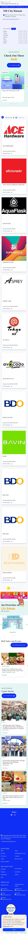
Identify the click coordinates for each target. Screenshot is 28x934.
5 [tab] (16, 103)
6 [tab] (17, 103)
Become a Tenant (18, 858)
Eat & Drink (17, 871)
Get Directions (9, 23)
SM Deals (3, 853)
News (2, 877)
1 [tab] (10, 103)
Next (26, 624)
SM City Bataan (4, 6)
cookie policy (6, 926)
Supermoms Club (4, 884)
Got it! (14, 929)
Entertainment (4, 874)
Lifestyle (17, 874)
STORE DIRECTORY (20, 6)
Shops (16, 850)
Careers (2, 858)
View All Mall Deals (13, 65)
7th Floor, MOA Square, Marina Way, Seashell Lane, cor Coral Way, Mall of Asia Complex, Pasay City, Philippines (13, 837)
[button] (8, 4)
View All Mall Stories (8, 695)
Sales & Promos (18, 868)
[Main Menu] (17, 4)
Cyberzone (17, 856)
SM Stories (3, 869)
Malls (2, 850)
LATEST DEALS (12, 6)
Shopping (3, 871)
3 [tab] (13, 103)
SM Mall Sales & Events (20, 853)
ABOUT (26, 6)
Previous (1, 624)
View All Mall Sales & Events (18, 645)
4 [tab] (14, 103)
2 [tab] (12, 103)
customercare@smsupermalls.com (8, 841)
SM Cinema (3, 856)
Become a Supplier (5, 861)
